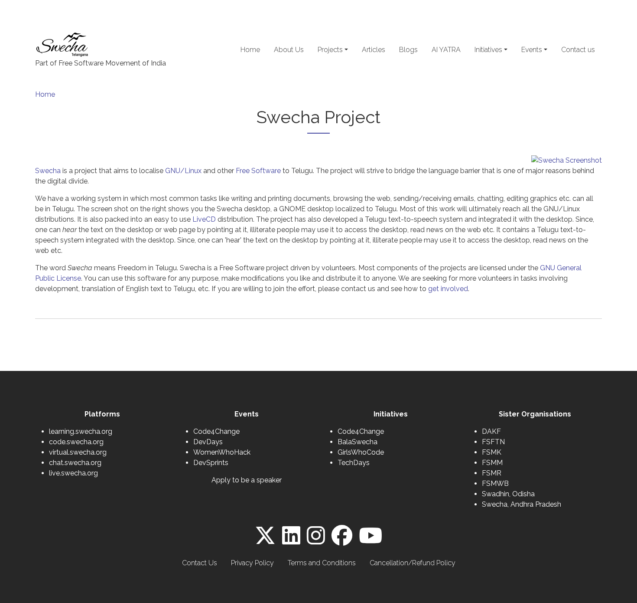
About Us (289, 50)
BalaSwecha (357, 442)
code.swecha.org (76, 442)
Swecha (48, 171)
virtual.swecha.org (78, 452)
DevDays (208, 442)
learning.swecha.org (80, 431)
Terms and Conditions (322, 563)
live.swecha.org (73, 473)
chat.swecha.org (75, 463)
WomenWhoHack (221, 452)
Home (250, 50)
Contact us (578, 50)
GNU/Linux (183, 171)
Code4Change (216, 431)
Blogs (408, 50)
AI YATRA (446, 50)
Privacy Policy (252, 563)
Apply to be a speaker (246, 480)
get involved (448, 289)
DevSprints (210, 463)
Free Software (258, 171)
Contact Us (199, 563)
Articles (373, 50)
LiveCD (204, 219)
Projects (330, 50)
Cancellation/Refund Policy (412, 563)
